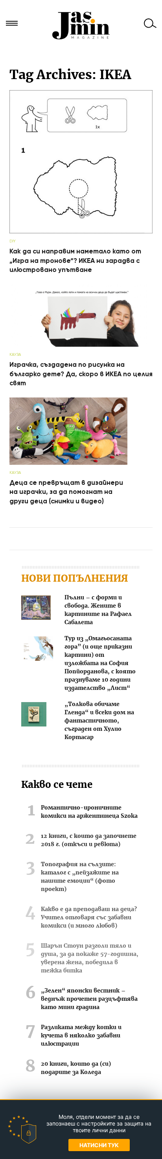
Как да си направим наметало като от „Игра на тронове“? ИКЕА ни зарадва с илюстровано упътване (75, 260)
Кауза (15, 354)
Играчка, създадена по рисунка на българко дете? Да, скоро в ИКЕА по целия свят (81, 373)
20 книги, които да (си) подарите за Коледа (76, 1068)
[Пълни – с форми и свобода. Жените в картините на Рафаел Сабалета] (36, 609)
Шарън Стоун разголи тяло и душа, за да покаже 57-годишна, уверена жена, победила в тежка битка (89, 958)
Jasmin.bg (81, 25)
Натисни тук (99, 1145)
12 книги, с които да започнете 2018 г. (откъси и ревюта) (88, 840)
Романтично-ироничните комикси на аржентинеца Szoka (89, 812)
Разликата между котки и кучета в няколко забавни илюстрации (81, 1036)
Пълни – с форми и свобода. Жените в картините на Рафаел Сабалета (98, 610)
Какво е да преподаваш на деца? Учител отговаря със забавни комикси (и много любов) (89, 918)
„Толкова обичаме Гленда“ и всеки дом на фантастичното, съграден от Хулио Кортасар (99, 721)
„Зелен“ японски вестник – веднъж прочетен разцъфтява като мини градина (89, 999)
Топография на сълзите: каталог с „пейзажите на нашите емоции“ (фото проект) (80, 877)
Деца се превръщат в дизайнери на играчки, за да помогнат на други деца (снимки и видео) (66, 492)
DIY (12, 241)
